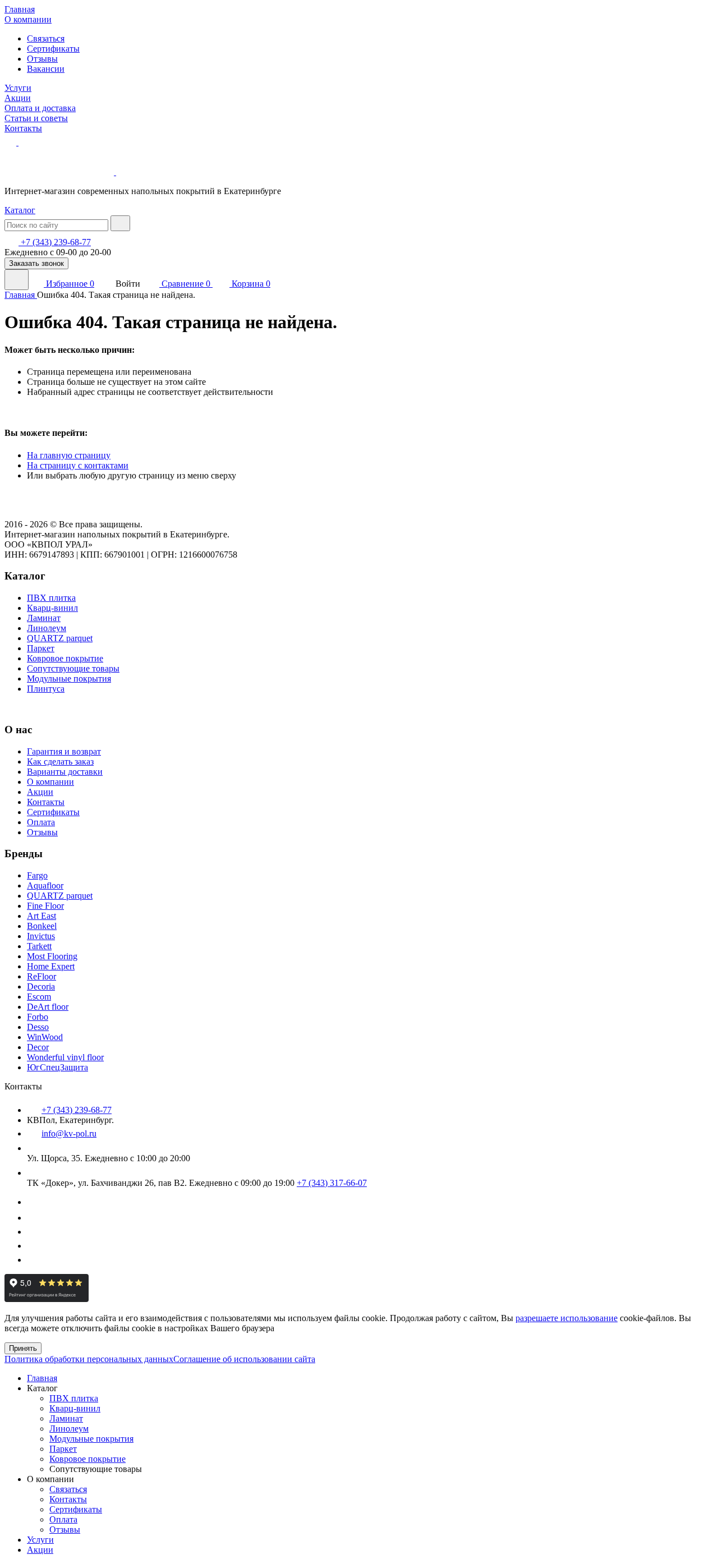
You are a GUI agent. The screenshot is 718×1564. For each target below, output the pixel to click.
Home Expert (51, 966)
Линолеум (46, 628)
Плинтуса (46, 688)
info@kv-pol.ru (69, 1133)
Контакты (23, 128)
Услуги (17, 88)
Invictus (41, 936)
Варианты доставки (65, 771)
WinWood (45, 1037)
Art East (41, 916)
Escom (39, 996)
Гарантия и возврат (64, 751)
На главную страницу (69, 455)
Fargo (37, 875)
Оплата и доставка (40, 108)
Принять (23, 1348)
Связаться (46, 38)
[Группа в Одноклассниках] (33, 1259)
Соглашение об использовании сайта (244, 1359)
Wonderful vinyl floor (65, 1057)
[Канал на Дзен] (33, 1217)
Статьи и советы (36, 118)
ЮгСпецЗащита (57, 1067)
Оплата (41, 822)
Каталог (19, 210)
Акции (17, 98)
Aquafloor (45, 885)
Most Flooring (52, 956)
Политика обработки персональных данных (88, 1359)
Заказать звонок (36, 263)
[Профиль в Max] (33, 1245)
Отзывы (42, 58)
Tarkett (39, 946)
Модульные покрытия (69, 678)
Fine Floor (45, 905)
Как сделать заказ (60, 761)
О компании (28, 19)
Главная (19, 9)
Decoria (41, 986)
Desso (38, 1027)
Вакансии (46, 68)
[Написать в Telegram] (11, 142)
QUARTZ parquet (60, 638)
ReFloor (41, 976)
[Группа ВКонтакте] (33, 1202)
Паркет (40, 648)
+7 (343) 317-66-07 (332, 1183)
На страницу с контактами (77, 465)
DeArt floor (47, 1006)
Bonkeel (42, 926)
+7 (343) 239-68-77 (55, 242)
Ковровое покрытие (65, 658)
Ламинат (44, 618)
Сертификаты (53, 48)
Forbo (37, 1017)
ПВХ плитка (51, 597)
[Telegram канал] (33, 1231)
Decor (38, 1047)
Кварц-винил (52, 608)
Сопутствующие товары (73, 668)
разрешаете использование (567, 1318)
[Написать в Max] (24, 142)
